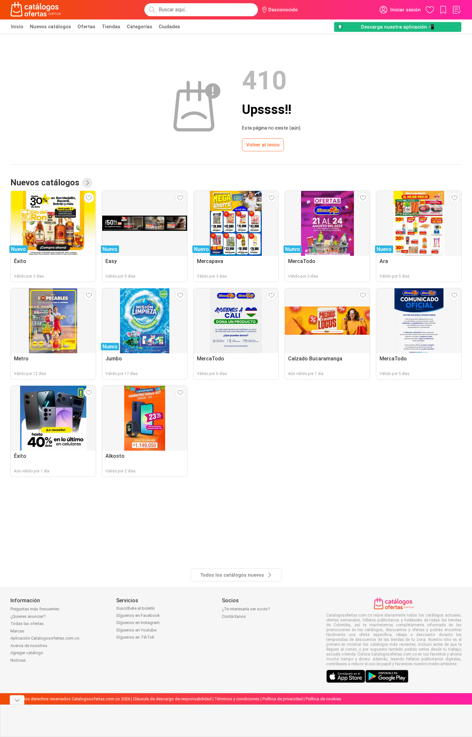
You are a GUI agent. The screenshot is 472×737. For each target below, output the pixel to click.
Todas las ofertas (27, 623)
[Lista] (456, 10)
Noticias (18, 660)
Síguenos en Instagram (138, 622)
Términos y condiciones (237, 698)
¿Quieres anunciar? (28, 616)
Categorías (139, 27)
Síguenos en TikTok (135, 637)
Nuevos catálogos (50, 27)
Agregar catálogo (26, 652)
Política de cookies (323, 698)
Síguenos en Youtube (136, 630)
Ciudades (169, 27)
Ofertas (86, 27)
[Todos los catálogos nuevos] (87, 183)
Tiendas (111, 27)
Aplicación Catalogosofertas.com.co (44, 638)
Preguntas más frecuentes (34, 608)
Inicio (17, 27)
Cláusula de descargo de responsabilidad (172, 698)
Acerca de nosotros (28, 645)
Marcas (17, 631)
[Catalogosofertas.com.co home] (35, 10)
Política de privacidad (282, 698)
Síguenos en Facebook (138, 615)
